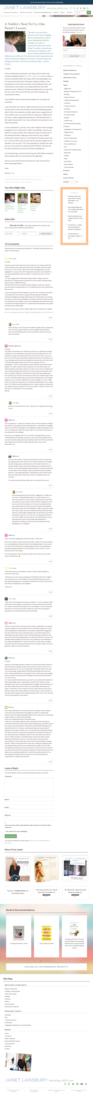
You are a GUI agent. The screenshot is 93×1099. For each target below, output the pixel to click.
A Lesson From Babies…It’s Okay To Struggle (35, 207)
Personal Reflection (70, 144)
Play (65, 147)
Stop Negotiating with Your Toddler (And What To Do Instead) (75, 209)
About (63, 12)
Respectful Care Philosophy (72, 150)
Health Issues (68, 120)
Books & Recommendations (42, 12)
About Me (8, 1046)
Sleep (65, 158)
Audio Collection (26, 12)
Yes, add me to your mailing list (16, 831)
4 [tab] (49, 961)
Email (7, 807)
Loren (11, 599)
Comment (8, 776)
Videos (65, 174)
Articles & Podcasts (10, 12)
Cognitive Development (71, 100)
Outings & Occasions (70, 141)
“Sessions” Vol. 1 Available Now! (18, 892)
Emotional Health (69, 115)
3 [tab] (46, 961)
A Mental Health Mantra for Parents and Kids (9, 207)
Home (7, 1033)
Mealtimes (67, 135)
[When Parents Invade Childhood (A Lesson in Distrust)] (23, 198)
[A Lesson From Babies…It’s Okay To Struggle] (35, 198)
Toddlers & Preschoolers (12, 182)
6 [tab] (55, 961)
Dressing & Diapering (70, 112)
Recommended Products (12, 1041)
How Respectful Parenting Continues (71, 125)
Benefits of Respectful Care (72, 91)
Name (7, 799)
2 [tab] (44, 961)
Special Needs (68, 164)
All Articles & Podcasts (12, 1006)
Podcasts (66, 170)
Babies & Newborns (70, 70)
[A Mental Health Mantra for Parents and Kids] (10, 198)
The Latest (8, 1036)
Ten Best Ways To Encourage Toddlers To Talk (75, 236)
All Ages (66, 81)
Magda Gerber (68, 132)
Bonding (66, 94)
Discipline (67, 109)
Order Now (59, 2)
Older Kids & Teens (69, 77)
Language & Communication (72, 129)
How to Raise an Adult (47, 943)
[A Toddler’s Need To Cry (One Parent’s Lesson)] (15, 41)
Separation (67, 152)
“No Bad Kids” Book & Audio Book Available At (75, 891)
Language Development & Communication (18, 1025)
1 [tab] (41, 961)
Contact (69, 12)
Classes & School (69, 97)
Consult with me (10, 1043)
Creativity (67, 103)
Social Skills (67, 161)
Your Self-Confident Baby (33, 76)
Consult (56, 12)
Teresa (11, 258)
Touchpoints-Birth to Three (18, 943)
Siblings (66, 155)
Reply (50, 317)
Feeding (66, 117)
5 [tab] (52, 961)
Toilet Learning (68, 167)
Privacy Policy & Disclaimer (34, 1091)
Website (8, 815)
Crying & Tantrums (26, 182)
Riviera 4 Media (82, 1091)
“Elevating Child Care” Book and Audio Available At (46, 891)
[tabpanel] (19, 936)
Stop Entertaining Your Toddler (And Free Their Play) (75, 218)
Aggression (67, 88)
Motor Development (70, 138)
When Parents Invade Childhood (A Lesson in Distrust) (22, 208)
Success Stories (68, 178)
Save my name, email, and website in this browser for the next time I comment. (28, 826)
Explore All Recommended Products (46, 967)
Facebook (79, 32)
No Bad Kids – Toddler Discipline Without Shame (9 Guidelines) (75, 227)
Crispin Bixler (57, 1090)
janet (14, 324)
